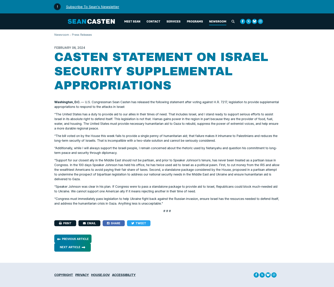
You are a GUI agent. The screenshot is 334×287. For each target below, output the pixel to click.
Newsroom (217, 21)
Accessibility (124, 275)
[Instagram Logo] (260, 21)
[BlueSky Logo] (254, 21)
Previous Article (75, 239)
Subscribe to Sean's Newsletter (92, 7)
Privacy (82, 275)
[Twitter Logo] (248, 21)
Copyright (63, 275)
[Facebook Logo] (242, 21)
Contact (153, 21)
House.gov (100, 275)
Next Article (70, 247)
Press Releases (82, 34)
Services (173, 21)
